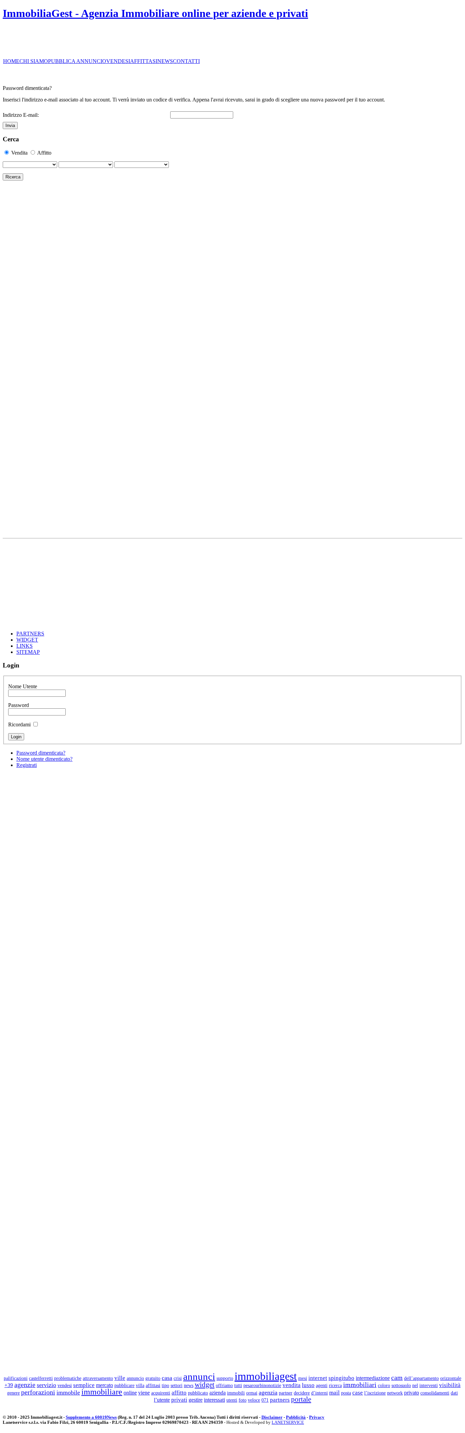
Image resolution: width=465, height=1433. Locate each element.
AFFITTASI (143, 61)
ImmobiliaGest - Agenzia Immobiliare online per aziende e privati (155, 13)
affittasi (153, 1385)
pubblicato (198, 1393)
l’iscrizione (375, 1393)
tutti (238, 1385)
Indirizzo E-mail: (21, 115)
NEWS (165, 61)
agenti (321, 1385)
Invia (10, 125)
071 (265, 1400)
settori (176, 1385)
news (188, 1385)
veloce (254, 1400)
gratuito (152, 1378)
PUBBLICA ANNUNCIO (77, 61)
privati (179, 1400)
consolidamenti (434, 1393)
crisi (178, 1378)
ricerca (335, 1385)
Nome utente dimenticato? (44, 759)
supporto (225, 1378)
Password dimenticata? (40, 753)
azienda (217, 1393)
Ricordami (19, 724)
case (357, 1392)
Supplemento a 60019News (91, 1417)
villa (140, 1385)
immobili (236, 1393)
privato (411, 1393)
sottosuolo (401, 1385)
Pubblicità (296, 1417)
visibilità (450, 1385)
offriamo (224, 1385)
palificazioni (16, 1378)
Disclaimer (272, 1417)
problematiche (67, 1378)
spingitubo (341, 1378)
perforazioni (38, 1392)
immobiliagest (266, 1376)
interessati (214, 1400)
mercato (104, 1385)
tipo (165, 1385)
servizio (46, 1385)
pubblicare (124, 1385)
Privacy (316, 1417)
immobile (68, 1392)
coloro (384, 1385)
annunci (199, 1376)
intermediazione (373, 1378)
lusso (308, 1385)
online (130, 1393)
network (395, 1393)
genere (13, 1393)
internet (317, 1378)
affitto (179, 1392)
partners (280, 1400)
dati (454, 1393)
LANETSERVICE (288, 1422)
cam (397, 1377)
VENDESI (118, 61)
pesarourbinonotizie (262, 1385)
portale (301, 1399)
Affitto (44, 153)
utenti (231, 1400)
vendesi (65, 1385)
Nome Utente (22, 686)
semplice (84, 1385)
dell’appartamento (421, 1378)
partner (285, 1393)
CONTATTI (186, 61)
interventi (428, 1385)
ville (119, 1378)
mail (334, 1392)
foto (242, 1400)
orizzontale (450, 1378)
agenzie (24, 1384)
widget (204, 1385)
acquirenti (160, 1393)
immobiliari (359, 1384)
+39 (8, 1385)
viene (144, 1393)
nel (415, 1385)
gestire (196, 1400)
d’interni (319, 1393)
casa (167, 1377)
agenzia (268, 1392)
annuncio (135, 1378)
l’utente (162, 1400)
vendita (292, 1385)
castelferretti (41, 1378)
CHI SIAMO (33, 61)
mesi (302, 1378)
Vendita (19, 153)
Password (18, 705)
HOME (11, 61)
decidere (302, 1393)
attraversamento (98, 1378)
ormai (251, 1393)
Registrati (26, 765)
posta (346, 1393)
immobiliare (101, 1391)
